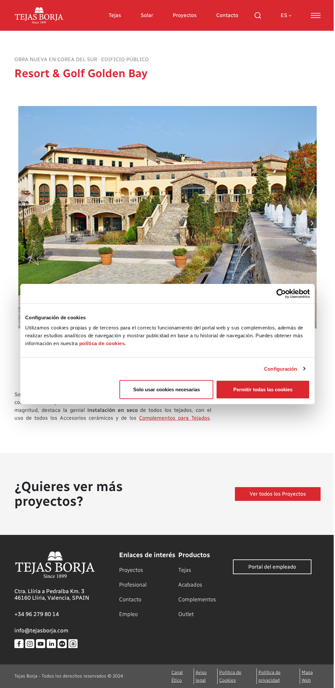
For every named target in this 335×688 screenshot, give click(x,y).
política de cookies (102, 343)
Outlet (186, 614)
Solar (147, 15)
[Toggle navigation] (316, 15)
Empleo (128, 614)
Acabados (190, 584)
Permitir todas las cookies (262, 389)
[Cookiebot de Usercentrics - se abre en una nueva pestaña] (281, 293)
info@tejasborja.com (41, 630)
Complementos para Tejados (174, 418)
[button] (312, 223)
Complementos (197, 599)
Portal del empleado (272, 567)
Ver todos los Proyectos (278, 494)
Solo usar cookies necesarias (166, 389)
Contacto (227, 15)
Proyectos (185, 15)
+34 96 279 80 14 (36, 614)
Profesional (133, 584)
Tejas (115, 15)
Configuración (280, 368)
